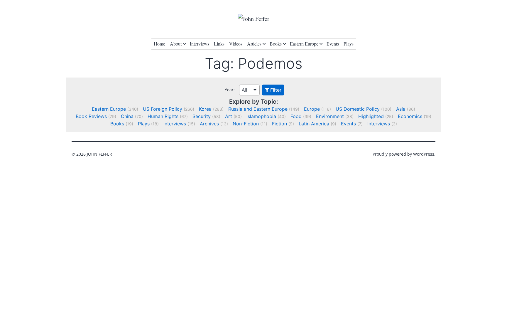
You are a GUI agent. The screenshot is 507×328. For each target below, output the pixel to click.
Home (159, 44)
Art (228, 116)
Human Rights (163, 116)
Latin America (314, 124)
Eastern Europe (304, 44)
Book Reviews (91, 116)
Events (333, 44)
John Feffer (99, 154)
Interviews (199, 44)
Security (201, 116)
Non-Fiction (246, 124)
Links (219, 44)
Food (296, 116)
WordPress (423, 154)
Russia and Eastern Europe (258, 109)
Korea (205, 109)
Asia (400, 109)
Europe (312, 109)
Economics (410, 116)
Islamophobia (261, 116)
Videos (235, 44)
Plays (349, 44)
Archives (209, 124)
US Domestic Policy (358, 109)
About (176, 44)
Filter (275, 90)
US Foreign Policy (162, 109)
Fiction (279, 124)
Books (276, 44)
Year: (230, 89)
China (127, 116)
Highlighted (371, 116)
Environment (330, 116)
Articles (254, 44)
